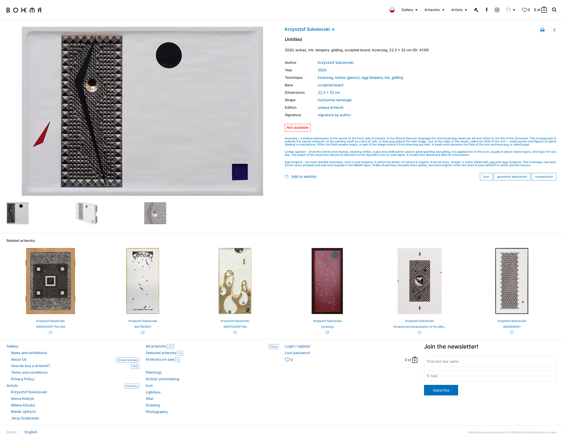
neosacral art (544, 176)
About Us (74, 360)
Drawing (153, 405)
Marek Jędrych (23, 411)
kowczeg (325, 77)
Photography (157, 412)
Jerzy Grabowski (25, 418)
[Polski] (392, 9)
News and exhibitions (29, 353)
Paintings (154, 372)
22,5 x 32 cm (329, 92)
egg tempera (372, 77)
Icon (486, 176)
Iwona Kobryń (22, 398)
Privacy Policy (22, 379)
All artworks (211, 346)
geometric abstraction (512, 176)
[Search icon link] (554, 9)
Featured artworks (164, 353)
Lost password (297, 353)
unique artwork (331, 107)
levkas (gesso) (347, 77)
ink (387, 77)
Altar (150, 398)
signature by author (334, 115)
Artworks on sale (162, 359)
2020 (322, 70)
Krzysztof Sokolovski (336, 62)
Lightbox (153, 392)
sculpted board (330, 85)
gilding (397, 77)
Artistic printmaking (162, 379)
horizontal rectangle (335, 100)
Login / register (297, 346)
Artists (72, 386)
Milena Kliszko (23, 405)
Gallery (12, 346)
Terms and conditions (29, 372)
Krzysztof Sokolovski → (310, 29)
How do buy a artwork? (74, 366)
